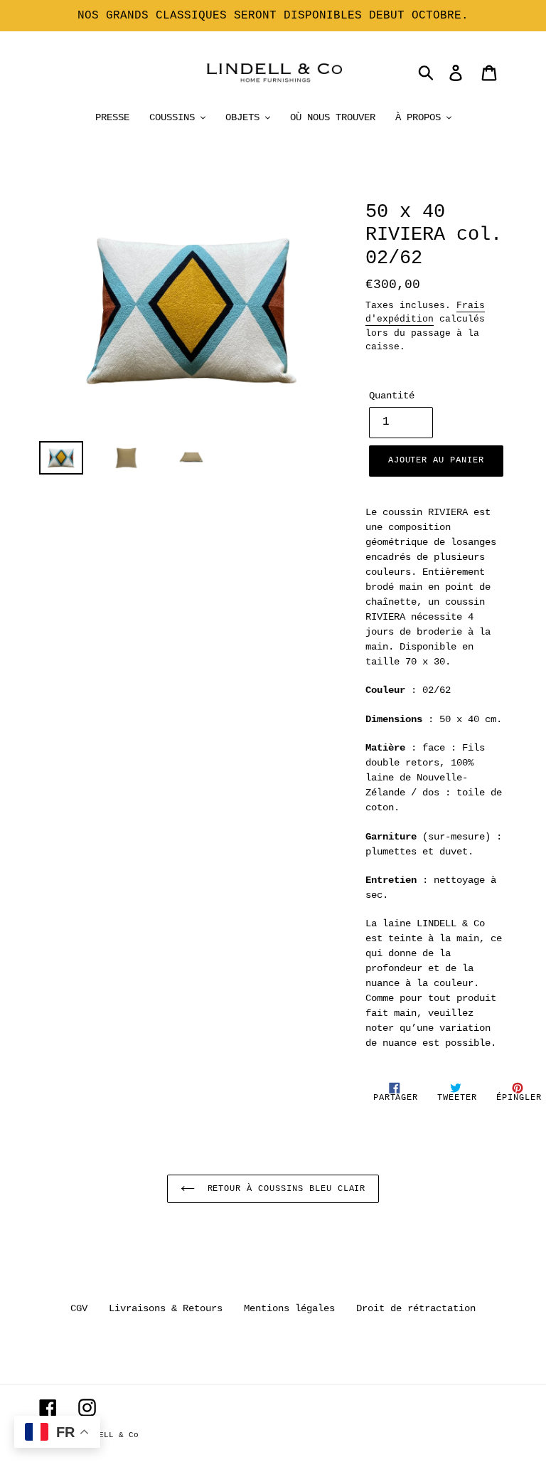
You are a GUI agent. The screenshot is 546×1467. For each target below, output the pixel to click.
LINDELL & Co (109, 1435)
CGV (78, 1308)
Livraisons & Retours (166, 1308)
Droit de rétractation (416, 1308)
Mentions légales (289, 1308)
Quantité (391, 395)
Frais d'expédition (425, 312)
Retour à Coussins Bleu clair (284, 1189)
